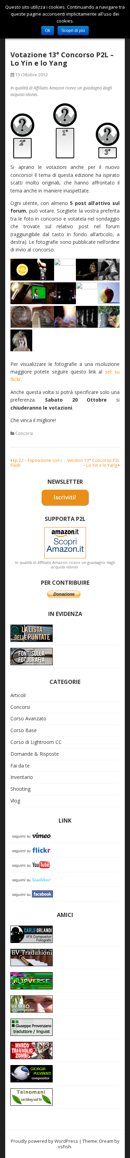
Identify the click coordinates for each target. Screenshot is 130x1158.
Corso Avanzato (28, 718)
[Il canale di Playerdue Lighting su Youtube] (32, 864)
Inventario (21, 777)
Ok (47, 30)
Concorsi (24, 433)
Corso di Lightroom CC (36, 742)
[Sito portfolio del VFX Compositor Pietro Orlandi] (31, 1003)
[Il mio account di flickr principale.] (32, 849)
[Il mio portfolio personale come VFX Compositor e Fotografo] (31, 933)
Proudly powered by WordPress (44, 1141)
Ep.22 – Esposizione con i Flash (36, 462)
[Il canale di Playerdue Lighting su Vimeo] (32, 835)
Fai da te (20, 765)
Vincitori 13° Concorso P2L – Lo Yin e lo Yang (93, 462)
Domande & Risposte (34, 753)
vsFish (64, 1146)
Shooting (20, 789)
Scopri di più (73, 30)
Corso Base (23, 730)
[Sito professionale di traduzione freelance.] (31, 1026)
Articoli (18, 695)
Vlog (15, 800)
